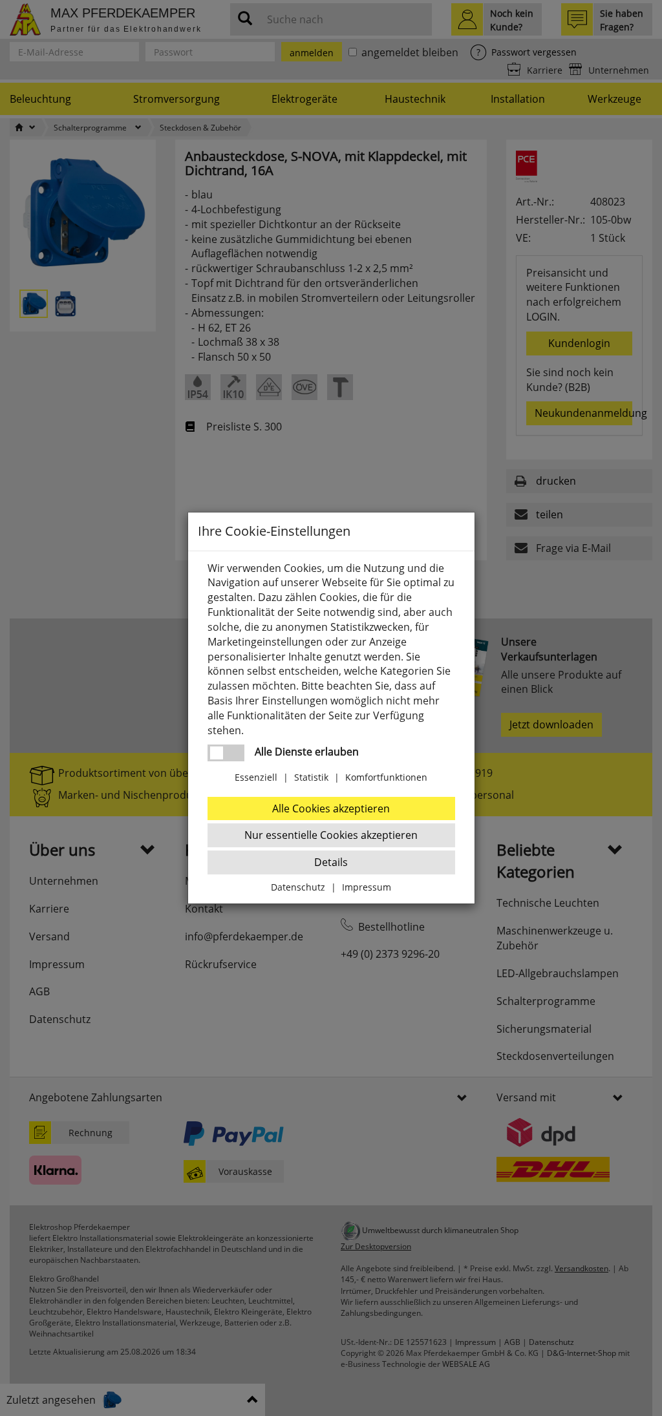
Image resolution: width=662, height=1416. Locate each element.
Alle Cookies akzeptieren (331, 808)
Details (331, 862)
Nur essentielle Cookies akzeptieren (331, 835)
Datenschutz (298, 887)
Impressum (366, 887)
